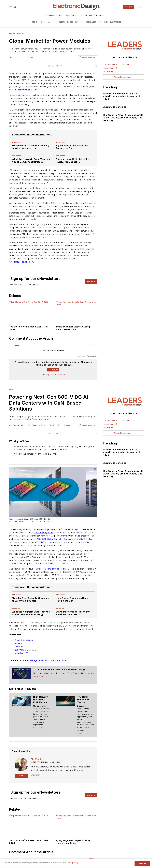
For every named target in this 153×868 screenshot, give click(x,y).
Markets (52, 22)
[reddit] (57, 65)
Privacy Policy (73, 863)
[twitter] (53, 65)
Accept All (142, 863)
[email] (61, 65)
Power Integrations (44, 532)
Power (11, 390)
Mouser (106, 71)
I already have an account (53, 374)
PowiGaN (19, 647)
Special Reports (93, 22)
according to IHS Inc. (27, 90)
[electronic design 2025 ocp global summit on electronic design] (21, 673)
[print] (96, 65)
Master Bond (108, 68)
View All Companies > (123, 77)
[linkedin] (49, 65)
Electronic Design (39, 425)
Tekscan (80, 733)
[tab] (15, 345)
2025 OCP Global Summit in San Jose (55, 539)
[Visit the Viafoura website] (91, 356)
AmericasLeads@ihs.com (21, 262)
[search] (15, 7)
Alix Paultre (14, 425)
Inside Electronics (112, 22)
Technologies (38, 22)
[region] (53, 351)
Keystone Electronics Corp (114, 64)
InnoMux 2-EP (21, 653)
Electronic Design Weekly (71, 22)
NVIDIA (83, 539)
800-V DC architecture (45, 542)
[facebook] (45, 65)
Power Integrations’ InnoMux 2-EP (53, 569)
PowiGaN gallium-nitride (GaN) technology (57, 529)
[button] (10, 7)
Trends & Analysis (16, 34)
